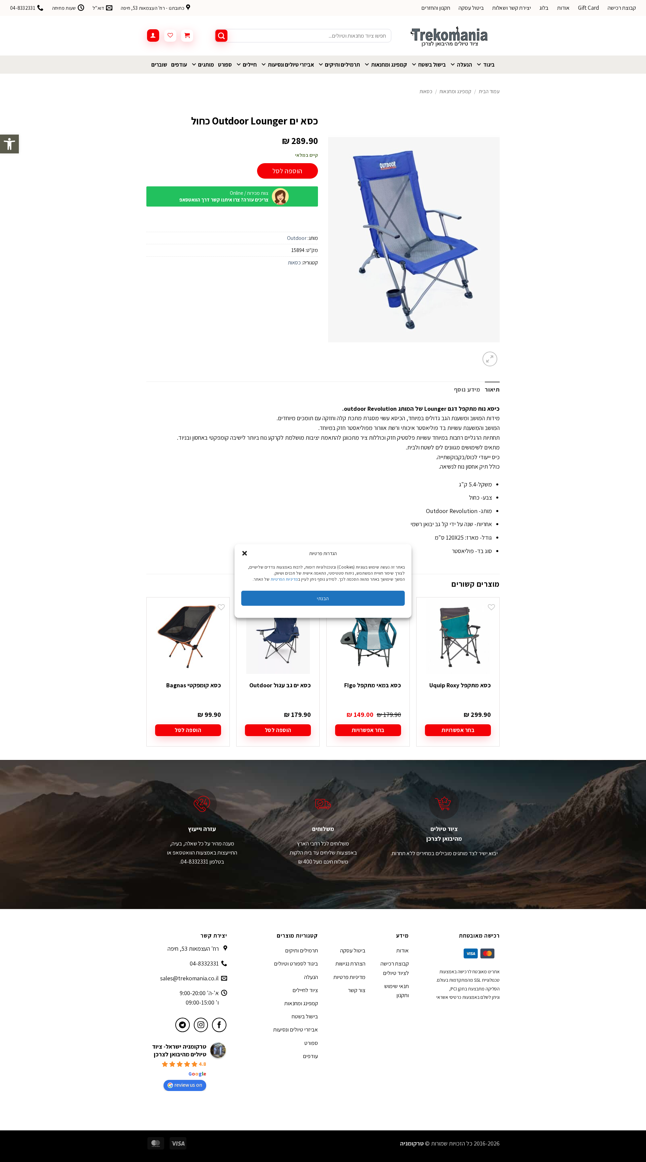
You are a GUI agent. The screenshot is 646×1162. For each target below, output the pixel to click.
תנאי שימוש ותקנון (396, 990)
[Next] (147, 677)
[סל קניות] (187, 36)
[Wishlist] (170, 36)
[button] (9, 144)
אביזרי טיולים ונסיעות (291, 64)
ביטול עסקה (471, 7)
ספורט (225, 64)
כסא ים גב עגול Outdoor (280, 685)
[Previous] (499, 677)
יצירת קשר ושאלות (511, 7)
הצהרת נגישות (350, 963)
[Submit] (221, 36)
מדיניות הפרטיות (284, 579)
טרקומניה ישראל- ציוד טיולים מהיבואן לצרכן (179, 1050)
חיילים (250, 64)
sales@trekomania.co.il (189, 978)
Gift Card (588, 7)
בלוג (543, 7)
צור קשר (356, 990)
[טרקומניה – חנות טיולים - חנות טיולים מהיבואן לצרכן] (450, 36)
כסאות (426, 91)
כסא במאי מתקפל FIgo (372, 685)
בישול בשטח (432, 64)
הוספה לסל (287, 171)
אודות (563, 7)
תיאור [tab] (492, 389)
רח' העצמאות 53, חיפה (193, 948)
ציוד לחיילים (305, 990)
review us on (188, 1084)
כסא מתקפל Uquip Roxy (460, 685)
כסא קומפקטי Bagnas (193, 685)
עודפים (179, 64)
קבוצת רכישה (622, 7)
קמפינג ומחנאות (389, 64)
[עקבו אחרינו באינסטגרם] (201, 1025)
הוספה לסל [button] (278, 730)
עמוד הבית (489, 91)
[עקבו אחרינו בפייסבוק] (219, 1025)
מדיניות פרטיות (349, 977)
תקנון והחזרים (435, 7)
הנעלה (464, 64)
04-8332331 (204, 963)
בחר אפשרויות (457, 730)
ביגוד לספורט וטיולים (296, 963)
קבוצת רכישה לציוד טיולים (395, 968)
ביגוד (489, 64)
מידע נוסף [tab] (467, 389)
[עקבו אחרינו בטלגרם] (182, 1025)
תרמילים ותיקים (342, 64)
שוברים (159, 64)
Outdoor (297, 238)
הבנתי (323, 598)
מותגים (206, 64)
